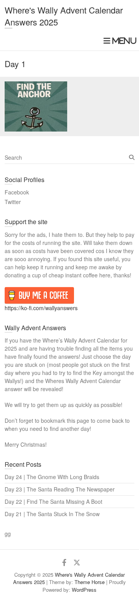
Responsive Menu (118, 41)
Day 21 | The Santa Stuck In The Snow (52, 514)
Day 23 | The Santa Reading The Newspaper (60, 489)
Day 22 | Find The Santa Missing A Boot (53, 501)
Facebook (17, 192)
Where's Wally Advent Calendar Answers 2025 (64, 16)
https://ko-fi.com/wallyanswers (41, 308)
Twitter (13, 202)
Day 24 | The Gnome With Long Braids (52, 477)
